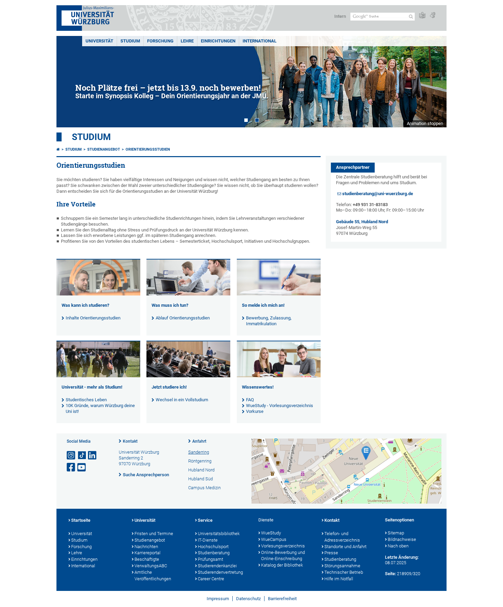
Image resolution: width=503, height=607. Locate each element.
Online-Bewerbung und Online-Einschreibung (283, 555)
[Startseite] (58, 149)
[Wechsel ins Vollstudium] (188, 375)
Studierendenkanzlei (217, 565)
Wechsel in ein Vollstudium (182, 399)
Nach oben (398, 545)
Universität (99, 40)
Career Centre (211, 578)
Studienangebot (103, 149)
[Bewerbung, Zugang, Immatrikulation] (279, 293)
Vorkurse (254, 411)
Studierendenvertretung (220, 572)
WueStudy (271, 532)
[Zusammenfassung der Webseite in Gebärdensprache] (432, 15)
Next (434, 82)
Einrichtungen (218, 40)
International (259, 40)
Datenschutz (248, 598)
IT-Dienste (208, 540)
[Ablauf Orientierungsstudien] (188, 293)
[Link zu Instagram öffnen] (71, 455)
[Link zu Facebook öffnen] (71, 467)
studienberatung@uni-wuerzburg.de (377, 193)
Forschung (160, 40)
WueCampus (273, 539)
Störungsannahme (342, 565)
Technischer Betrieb (343, 572)
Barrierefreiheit (282, 598)
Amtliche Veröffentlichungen (152, 575)
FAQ (250, 399)
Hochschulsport (213, 546)
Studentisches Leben (86, 399)
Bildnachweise (402, 539)
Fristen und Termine (153, 533)
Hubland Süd (200, 478)
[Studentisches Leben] (98, 375)
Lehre (187, 40)
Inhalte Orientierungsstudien (93, 317)
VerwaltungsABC (150, 565)
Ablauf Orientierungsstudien (183, 317)
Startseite (80, 520)
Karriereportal (147, 552)
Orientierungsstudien (148, 149)
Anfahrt (199, 441)
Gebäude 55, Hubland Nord (362, 221)
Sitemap (396, 532)
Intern (340, 16)
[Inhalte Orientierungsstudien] (98, 293)
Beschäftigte (146, 559)
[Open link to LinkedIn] (93, 455)
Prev (68, 82)
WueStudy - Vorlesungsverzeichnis (279, 405)
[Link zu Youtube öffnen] (82, 467)
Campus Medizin (204, 487)
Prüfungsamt (210, 559)
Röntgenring (199, 461)
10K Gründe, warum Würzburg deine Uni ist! (100, 408)
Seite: (390, 573)
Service (205, 520)
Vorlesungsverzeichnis (283, 545)
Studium (130, 40)
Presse (331, 552)
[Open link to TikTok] (82, 455)
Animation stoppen (425, 123)
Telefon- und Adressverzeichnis (342, 537)
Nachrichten (146, 546)
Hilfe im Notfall (338, 578)
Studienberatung (214, 552)
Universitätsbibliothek (219, 533)
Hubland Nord (201, 469)
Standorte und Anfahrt (345, 546)
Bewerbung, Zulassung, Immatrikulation (269, 320)
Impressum (218, 598)
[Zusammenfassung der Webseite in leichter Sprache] (422, 15)
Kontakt (130, 441)
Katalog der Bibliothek (282, 565)
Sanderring (198, 452)
